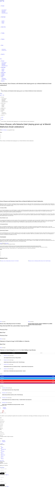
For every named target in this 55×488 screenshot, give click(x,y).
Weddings (3, 100)
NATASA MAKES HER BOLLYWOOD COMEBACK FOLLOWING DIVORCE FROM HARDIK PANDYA (40, 324)
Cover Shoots (4, 98)
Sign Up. (7, 474)
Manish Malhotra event (35, 247)
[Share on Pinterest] (1, 136)
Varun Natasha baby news (31, 248)
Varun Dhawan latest (13, 248)
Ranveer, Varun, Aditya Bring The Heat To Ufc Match (10, 323)
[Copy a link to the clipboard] (1, 138)
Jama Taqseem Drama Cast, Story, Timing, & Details (12, 357)
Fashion (3, 104)
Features (2, 110)
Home (2, 117)
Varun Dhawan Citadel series (4, 248)
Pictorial (2, 97)
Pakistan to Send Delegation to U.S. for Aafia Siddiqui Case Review (18, 350)
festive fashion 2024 (28, 247)
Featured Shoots (5, 101)
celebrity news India (12, 247)
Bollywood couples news (4, 247)
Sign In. (8, 486)
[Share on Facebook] (1, 134)
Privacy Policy (2, 434)
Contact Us (2, 432)
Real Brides (4, 99)
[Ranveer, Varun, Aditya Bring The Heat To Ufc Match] (13, 290)
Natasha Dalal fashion (43, 247)
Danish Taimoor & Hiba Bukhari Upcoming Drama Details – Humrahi (14, 371)
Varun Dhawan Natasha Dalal (22, 248)
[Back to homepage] (2, 467)
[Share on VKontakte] (1, 137)
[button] (27, 90)
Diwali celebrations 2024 (20, 247)
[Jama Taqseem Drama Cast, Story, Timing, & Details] (1, 356)
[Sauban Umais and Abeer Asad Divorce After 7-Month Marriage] (1, 361)
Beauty (3, 105)
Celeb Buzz (4, 112)
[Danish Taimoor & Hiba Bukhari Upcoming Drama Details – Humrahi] (1, 369)
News (2, 111)
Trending (2, 109)
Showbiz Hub (4, 113)
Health (3, 106)
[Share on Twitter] (1, 135)
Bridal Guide (3, 103)
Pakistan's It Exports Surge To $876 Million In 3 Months (14, 341)
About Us (2, 115)
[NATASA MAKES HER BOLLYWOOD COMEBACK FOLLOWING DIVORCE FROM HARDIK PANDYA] (41, 290)
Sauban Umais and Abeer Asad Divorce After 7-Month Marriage (14, 362)
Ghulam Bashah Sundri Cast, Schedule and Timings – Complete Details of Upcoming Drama (18, 366)
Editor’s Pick (3, 108)
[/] (0, 94)
